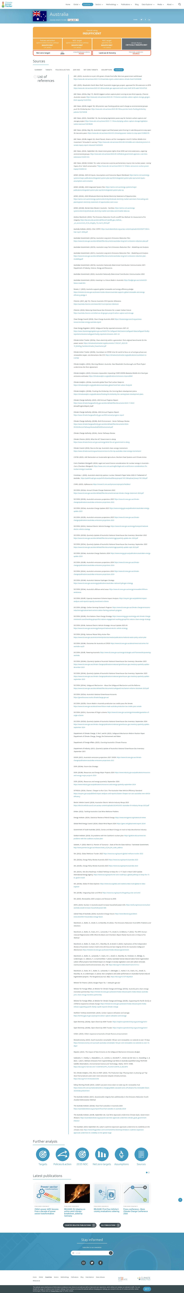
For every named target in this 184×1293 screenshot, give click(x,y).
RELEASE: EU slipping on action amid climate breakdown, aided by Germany (74, 1212)
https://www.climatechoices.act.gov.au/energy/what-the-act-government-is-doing (101, 442)
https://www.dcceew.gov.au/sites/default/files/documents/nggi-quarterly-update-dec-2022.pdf (106, 538)
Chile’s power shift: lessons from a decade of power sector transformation (46, 1211)
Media (159, 4)
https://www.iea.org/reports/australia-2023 (123, 860)
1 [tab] (146, 1172)
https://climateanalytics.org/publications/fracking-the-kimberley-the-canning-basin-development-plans (108, 394)
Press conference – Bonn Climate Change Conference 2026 (135, 1211)
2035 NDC (76, 70)
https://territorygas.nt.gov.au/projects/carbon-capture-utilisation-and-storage (100, 1016)
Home (68, 4)
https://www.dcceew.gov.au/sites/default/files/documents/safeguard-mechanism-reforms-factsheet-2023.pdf (111, 688)
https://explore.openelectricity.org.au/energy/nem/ (130, 1022)
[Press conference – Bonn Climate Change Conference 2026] (136, 1193)
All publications (108, 1225)
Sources (118, 70)
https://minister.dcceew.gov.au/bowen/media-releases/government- (106, 950)
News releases (100, 1277)
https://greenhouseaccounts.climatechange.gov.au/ (91, 697)
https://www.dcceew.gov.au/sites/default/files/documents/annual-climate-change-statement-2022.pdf (109, 493)
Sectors (98, 4)
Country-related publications (78, 1225)
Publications (125, 4)
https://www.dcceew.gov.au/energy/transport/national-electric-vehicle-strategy (101, 628)
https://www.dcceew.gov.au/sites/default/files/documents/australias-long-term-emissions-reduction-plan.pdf (111, 241)
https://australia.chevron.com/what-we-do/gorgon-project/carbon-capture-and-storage (104, 313)
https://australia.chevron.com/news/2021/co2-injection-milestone (96, 304)
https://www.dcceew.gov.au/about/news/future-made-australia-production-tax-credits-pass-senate (108, 706)
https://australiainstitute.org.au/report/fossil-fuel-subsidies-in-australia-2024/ (100, 1109)
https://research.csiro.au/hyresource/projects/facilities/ (112, 484)
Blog (137, 4)
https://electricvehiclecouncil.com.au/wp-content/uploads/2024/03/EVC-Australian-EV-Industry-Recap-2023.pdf (111, 805)
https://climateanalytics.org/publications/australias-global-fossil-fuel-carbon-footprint (103, 385)
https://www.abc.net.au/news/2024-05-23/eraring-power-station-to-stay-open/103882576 (118, 133)
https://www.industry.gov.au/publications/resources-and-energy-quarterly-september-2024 (105, 784)
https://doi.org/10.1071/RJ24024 (122, 977)
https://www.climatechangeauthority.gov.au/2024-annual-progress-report (99, 415)
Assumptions (106, 70)
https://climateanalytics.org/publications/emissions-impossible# (110, 376)
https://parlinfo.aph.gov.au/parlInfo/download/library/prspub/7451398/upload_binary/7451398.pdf (114, 478)
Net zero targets (91, 70)
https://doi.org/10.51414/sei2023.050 (86, 1079)
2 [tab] (149, 1172)
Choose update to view (58, 20)
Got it (147, 1289)
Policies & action (62, 70)
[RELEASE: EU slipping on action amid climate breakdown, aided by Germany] (77, 1193)
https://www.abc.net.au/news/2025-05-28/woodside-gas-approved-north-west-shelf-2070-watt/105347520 (110, 88)
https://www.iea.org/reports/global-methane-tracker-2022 (123, 854)
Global (75, 4)
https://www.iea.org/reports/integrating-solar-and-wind (121, 893)
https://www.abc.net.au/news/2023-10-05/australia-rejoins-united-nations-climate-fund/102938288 (107, 79)
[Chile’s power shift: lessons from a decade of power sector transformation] (48, 1193)
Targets (48, 70)
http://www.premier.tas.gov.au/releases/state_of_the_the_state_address (98, 848)
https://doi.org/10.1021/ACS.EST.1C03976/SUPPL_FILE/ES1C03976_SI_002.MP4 (101, 1067)
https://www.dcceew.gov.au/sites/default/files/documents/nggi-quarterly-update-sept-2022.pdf (106, 547)
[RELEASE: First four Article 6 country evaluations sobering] (107, 1193)
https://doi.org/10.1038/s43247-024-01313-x (124, 965)
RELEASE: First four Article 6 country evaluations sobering (106, 1210)
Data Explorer (147, 4)
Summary (38, 70)
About (169, 4)
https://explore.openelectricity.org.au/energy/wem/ (130, 1028)
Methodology (111, 4)
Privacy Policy (55, 1291)
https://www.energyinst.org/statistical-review (130, 817)
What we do (36, 1281)
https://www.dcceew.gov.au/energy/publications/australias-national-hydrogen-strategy (103, 583)
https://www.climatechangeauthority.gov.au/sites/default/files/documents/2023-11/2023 (104, 403)
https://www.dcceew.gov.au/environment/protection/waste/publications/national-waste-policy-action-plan (110, 637)
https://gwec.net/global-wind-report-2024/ (131, 824)
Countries (86, 4)
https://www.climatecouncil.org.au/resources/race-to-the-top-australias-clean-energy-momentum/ (107, 451)
